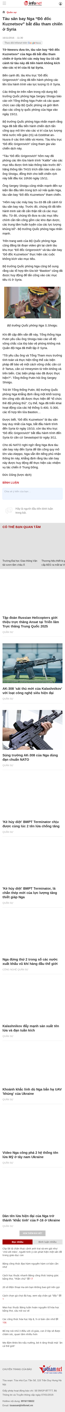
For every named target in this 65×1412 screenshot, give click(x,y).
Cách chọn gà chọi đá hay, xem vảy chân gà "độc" (30, 1295)
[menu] (4, 3)
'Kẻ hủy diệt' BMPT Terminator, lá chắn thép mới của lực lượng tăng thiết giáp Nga (29, 893)
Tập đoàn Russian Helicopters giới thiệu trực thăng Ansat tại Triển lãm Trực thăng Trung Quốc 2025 (30, 622)
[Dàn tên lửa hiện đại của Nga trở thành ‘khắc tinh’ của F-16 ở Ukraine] (32, 1190)
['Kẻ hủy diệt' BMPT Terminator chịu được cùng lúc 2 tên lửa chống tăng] (32, 796)
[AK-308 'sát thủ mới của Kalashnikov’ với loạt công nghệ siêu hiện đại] (32, 663)
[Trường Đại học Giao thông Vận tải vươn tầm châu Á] (20, 543)
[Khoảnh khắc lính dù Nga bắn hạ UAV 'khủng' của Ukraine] (32, 1064)
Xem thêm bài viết (32, 1233)
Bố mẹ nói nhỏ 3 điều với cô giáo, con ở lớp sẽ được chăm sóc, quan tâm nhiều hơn (31, 1332)
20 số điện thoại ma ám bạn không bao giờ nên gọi (31, 1287)
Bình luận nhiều (47, 1241)
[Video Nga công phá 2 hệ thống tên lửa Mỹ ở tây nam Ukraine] (32, 1127)
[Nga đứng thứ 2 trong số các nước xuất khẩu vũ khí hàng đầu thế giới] (32, 934)
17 (31, 1278)
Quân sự (11, 12)
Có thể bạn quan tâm (21, 527)
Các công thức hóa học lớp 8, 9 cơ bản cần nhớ (28, 1319)
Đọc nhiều (17, 1241)
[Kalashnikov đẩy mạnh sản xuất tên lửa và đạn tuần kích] (32, 1001)
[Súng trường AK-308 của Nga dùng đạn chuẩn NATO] (32, 730)
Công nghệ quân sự (15, 969)
